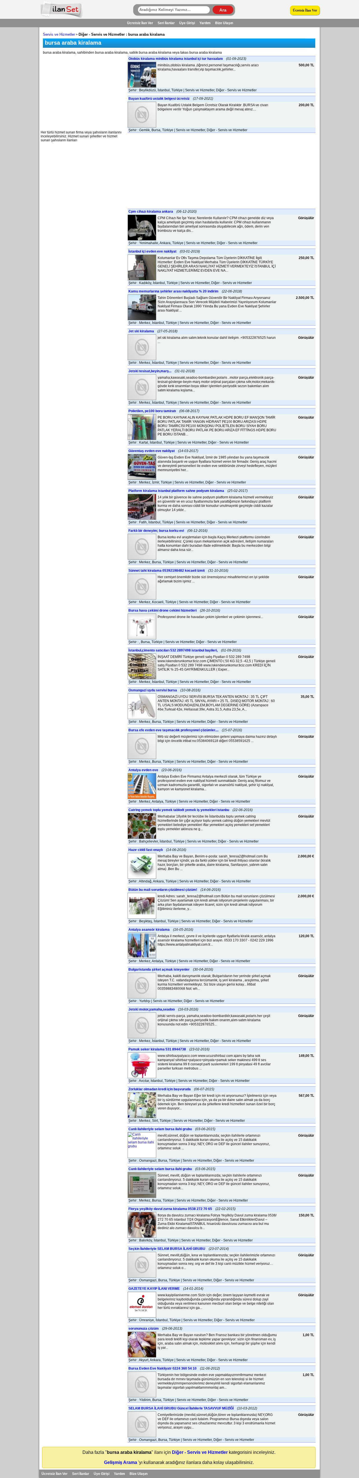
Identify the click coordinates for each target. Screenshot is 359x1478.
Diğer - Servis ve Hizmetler (200, 1452)
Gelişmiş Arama (120, 1462)
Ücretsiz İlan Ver (305, 10)
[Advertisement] (83, 91)
